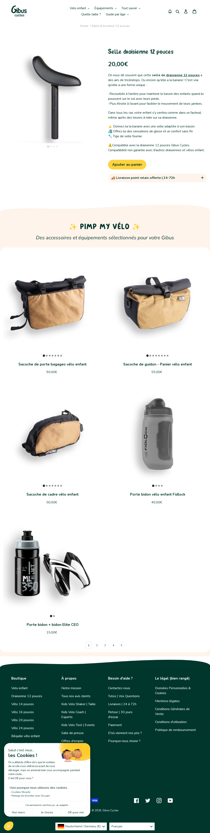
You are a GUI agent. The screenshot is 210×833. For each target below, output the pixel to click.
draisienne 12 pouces (183, 75)
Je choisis (47, 812)
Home (84, 26)
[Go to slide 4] (57, 146)
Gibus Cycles (111, 810)
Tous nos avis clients (75, 696)
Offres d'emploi (72, 741)
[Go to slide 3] (54, 146)
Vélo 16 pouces (22, 712)
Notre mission (71, 688)
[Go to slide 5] (55, 355)
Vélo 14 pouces (22, 704)
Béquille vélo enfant (25, 736)
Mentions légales (167, 701)
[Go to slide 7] (61, 355)
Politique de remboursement (175, 730)
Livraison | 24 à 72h (122, 704)
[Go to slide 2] (51, 146)
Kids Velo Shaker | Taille (78, 704)
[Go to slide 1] (48, 146)
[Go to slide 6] (58, 355)
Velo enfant (19, 688)
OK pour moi (76, 812)
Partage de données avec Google (30, 795)
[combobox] (81, 826)
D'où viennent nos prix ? (125, 733)
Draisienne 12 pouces (26, 696)
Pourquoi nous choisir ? (124, 741)
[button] (9, 826)
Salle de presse (72, 733)
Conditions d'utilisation (171, 722)
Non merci (18, 812)
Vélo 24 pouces (22, 728)
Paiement (115, 725)
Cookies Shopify (20, 792)
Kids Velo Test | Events (78, 725)
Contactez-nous (119, 688)
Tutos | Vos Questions (124, 696)
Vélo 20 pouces (22, 720)
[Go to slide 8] (167, 355)
